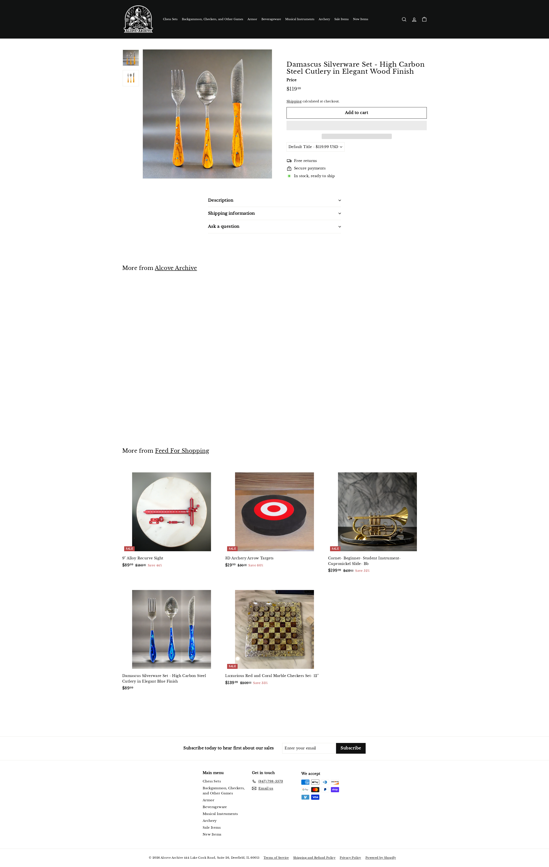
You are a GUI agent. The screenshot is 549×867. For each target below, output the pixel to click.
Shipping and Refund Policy (314, 858)
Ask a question (224, 226)
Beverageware (271, 19)
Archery (324, 19)
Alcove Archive (176, 268)
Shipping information (231, 213)
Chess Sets (170, 19)
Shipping (294, 101)
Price (292, 80)
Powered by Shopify (380, 858)
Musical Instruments (299, 19)
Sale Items (341, 19)
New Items (360, 19)
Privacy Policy (350, 858)
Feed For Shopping (182, 451)
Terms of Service (276, 858)
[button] (357, 125)
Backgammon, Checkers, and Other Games (212, 19)
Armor (252, 19)
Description (220, 200)
